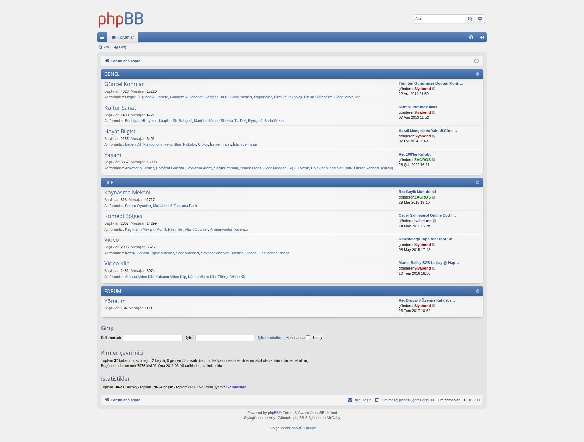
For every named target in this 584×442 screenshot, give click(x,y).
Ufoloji (203, 144)
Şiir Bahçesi (182, 121)
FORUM (112, 291)
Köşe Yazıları (241, 97)
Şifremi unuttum (270, 337)
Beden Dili (133, 144)
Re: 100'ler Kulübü (415, 154)
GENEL (111, 74)
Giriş (123, 47)
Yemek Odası (251, 168)
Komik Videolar (137, 253)
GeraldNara (236, 387)
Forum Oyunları (138, 206)
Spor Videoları (187, 253)
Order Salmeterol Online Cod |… (427, 215)
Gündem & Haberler (186, 97)
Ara (106, 47)
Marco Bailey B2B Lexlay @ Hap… (429, 263)
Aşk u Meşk (299, 168)
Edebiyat (132, 121)
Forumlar (126, 37)
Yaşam (112, 155)
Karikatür (241, 229)
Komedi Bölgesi (124, 216)
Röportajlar (263, 97)
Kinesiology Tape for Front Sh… (427, 239)
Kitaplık (165, 121)
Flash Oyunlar (196, 229)
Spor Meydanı (275, 168)
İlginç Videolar (162, 253)
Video (111, 240)
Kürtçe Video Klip (202, 277)
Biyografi (255, 121)
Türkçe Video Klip (232, 277)
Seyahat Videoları (215, 253)
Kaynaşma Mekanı (127, 192)
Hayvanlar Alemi (199, 168)
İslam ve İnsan (245, 144)
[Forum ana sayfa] (121, 18)
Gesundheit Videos (274, 253)
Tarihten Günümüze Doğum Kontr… (431, 83)
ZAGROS (422, 160)
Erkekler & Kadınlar (327, 168)
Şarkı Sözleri (274, 121)
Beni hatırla (296, 337)
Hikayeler (149, 121)
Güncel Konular (124, 84)
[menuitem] (471, 37)
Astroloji (387, 168)
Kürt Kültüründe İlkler (418, 107)
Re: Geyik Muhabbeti (417, 192)
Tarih (227, 144)
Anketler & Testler (139, 168)
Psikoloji (189, 144)
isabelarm (423, 221)
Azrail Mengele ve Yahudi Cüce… (428, 131)
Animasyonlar (221, 229)
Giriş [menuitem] (484, 38)
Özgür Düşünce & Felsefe (146, 97)
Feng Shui (172, 144)
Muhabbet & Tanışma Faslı (175, 206)
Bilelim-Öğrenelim (318, 97)
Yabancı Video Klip (171, 277)
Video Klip (117, 263)
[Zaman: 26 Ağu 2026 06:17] (476, 61)
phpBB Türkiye (304, 428)
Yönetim (115, 301)
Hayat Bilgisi (119, 131)
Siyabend (422, 89)
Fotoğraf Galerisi (170, 168)
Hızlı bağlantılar (103, 38)
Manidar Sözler (206, 121)
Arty (272, 418)
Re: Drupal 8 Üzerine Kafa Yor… (427, 300)
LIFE (108, 182)
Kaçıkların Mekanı (140, 229)
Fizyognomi (152, 144)
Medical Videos (244, 253)
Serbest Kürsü (216, 97)
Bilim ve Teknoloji (288, 97)
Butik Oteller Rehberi (362, 168)
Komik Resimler (169, 229)
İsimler (215, 144)
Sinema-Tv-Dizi (233, 121)
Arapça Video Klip (139, 277)
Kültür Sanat (120, 107)
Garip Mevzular (347, 97)
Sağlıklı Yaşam (226, 168)
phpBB (273, 413)
